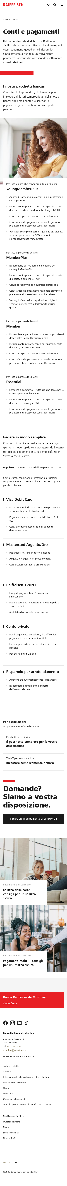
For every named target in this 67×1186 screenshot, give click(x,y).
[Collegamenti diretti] (48, 5)
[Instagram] (12, 1023)
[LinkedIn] (19, 1023)
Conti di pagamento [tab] (41, 467)
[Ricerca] (54, 5)
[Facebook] (5, 1023)
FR (10, 1162)
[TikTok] (26, 1023)
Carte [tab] (21, 467)
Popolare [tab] (8, 467)
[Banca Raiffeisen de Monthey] (13, 5)
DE (4, 1162)
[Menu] (62, 5)
